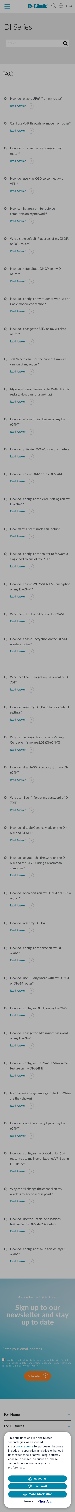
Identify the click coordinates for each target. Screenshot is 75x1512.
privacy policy (24, 1446)
